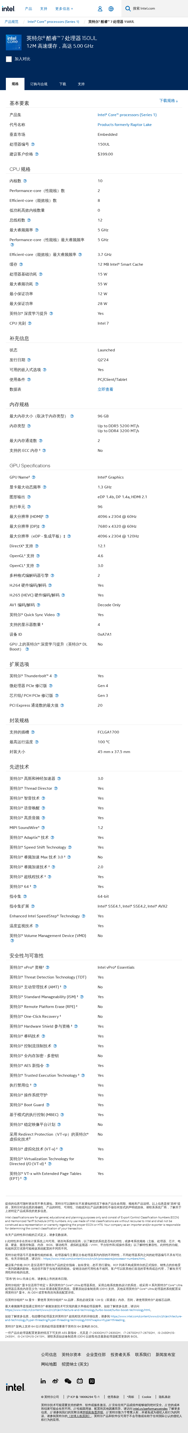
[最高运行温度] (36, 742)
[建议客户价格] (36, 154)
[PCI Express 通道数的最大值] (62, 705)
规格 (15, 84)
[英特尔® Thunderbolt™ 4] (55, 676)
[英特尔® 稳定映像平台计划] (59, 1124)
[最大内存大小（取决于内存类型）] (72, 416)
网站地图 (49, 1364)
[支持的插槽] (32, 732)
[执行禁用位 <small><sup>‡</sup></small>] (35, 1085)
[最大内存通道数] (40, 441)
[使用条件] (29, 379)
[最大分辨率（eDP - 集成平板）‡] (69, 536)
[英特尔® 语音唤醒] (43, 808)
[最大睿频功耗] (36, 284)
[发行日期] (29, 360)
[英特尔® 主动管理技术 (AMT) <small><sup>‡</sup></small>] (65, 987)
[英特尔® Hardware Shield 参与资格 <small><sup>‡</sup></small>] (76, 1026)
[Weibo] (55, 1382)
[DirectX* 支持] (36, 546)
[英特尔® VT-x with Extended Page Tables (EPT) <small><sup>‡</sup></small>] (25, 1178)
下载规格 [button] (167, 100)
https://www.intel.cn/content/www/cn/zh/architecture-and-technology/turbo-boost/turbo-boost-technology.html (77, 1310)
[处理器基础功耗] (40, 274)
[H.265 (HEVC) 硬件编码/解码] (63, 595)
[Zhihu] (92, 1382)
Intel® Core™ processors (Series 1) (127, 114)
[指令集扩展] (32, 906)
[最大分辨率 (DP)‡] (43, 526)
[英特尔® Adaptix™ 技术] (52, 837)
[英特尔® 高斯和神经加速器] (59, 778)
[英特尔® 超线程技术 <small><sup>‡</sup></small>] (49, 877)
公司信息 (49, 1354)
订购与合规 (38, 84)
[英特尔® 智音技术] (43, 798)
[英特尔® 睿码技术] (43, 1036)
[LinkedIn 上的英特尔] (43, 1382)
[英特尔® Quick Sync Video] (58, 615)
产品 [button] (28, 8)
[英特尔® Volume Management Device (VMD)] (12, 940)
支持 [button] (43, 8)
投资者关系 (120, 1354)
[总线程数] (29, 220)
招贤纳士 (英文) (75, 1364)
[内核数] (25, 181)
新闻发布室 (165, 1354)
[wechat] (67, 1382)
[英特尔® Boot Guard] (47, 1105)
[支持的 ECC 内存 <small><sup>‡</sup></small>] (44, 450)
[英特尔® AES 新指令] (47, 1065)
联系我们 (143, 1354)
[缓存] (21, 264)
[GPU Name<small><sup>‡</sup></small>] (33, 477)
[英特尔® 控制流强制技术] (55, 1046)
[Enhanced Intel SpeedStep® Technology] (83, 916)
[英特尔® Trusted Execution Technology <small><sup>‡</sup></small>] (83, 1075)
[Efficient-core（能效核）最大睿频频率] (80, 254)
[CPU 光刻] (29, 323)
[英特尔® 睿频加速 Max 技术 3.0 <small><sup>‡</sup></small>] (69, 857)
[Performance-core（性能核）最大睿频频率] (12, 245)
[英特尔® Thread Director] (56, 788)
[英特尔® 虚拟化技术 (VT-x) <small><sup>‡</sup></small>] (61, 1149)
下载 (62, 84)
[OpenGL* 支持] (38, 556)
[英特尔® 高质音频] (43, 818)
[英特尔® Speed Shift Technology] (69, 847)
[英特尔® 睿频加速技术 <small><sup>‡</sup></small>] (53, 867)
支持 (81, 84)
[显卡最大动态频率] (44, 487)
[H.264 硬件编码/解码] (50, 585)
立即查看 (105, 389)
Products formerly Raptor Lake (125, 124)
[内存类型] (29, 426)
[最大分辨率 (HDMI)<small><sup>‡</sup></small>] (47, 516)
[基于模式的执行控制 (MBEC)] (62, 1115)
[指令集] (25, 896)
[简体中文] (111, 8)
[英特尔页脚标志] (15, 1386)
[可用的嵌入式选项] (44, 370)
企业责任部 (96, 1354)
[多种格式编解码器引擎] (52, 575)
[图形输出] (29, 497)
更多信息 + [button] (64, 8)
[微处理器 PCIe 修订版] (50, 686)
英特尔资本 (71, 1354)
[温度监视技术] (36, 926)
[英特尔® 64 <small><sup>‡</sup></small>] (34, 886)
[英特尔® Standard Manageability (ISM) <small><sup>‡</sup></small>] (81, 997)
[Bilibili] (80, 1382)
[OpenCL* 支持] (37, 566)
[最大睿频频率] (36, 230)
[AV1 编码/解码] (38, 605)
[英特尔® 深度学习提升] (51, 313)
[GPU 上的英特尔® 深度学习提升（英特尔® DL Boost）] (27, 649)
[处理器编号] (32, 144)
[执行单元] (29, 507)
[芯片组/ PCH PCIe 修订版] (56, 695)
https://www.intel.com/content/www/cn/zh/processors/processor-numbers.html (94, 1259)
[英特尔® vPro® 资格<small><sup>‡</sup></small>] (47, 967)
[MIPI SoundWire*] (43, 828)
